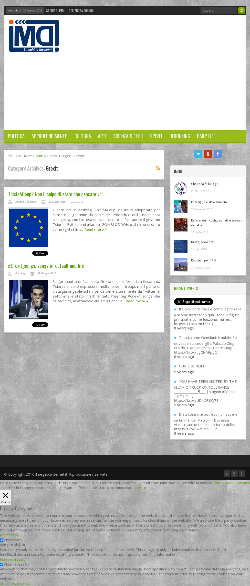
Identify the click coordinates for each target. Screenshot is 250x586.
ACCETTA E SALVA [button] (15, 583)
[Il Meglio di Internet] (34, 46)
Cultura (82, 136)
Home (38, 155)
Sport (156, 136)
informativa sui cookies (231, 482)
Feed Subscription (158, 168)
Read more (95, 229)
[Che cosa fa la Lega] (181, 188)
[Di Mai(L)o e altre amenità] (181, 206)
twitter (198, 154)
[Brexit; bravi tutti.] (181, 246)
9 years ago (184, 371)
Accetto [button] (139, 487)
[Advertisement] (125, 88)
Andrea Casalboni (25, 201)
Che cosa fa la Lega (204, 184)
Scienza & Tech (128, 136)
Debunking (179, 136)
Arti (102, 136)
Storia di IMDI (55, 10)
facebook (218, 154)
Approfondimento (49, 136)
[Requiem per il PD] (181, 264)
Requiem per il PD (203, 260)
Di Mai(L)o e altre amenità (209, 202)
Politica (16, 136)
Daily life (206, 136)
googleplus (208, 154)
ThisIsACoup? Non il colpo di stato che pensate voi (55, 194)
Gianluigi (20, 273)
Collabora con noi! (81, 10)
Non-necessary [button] (13, 559)
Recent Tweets (186, 288)
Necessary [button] (9, 534)
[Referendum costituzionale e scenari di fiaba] (181, 224)
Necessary (13, 539)
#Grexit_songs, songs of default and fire (46, 265)
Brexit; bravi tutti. (203, 242)
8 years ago (184, 328)
